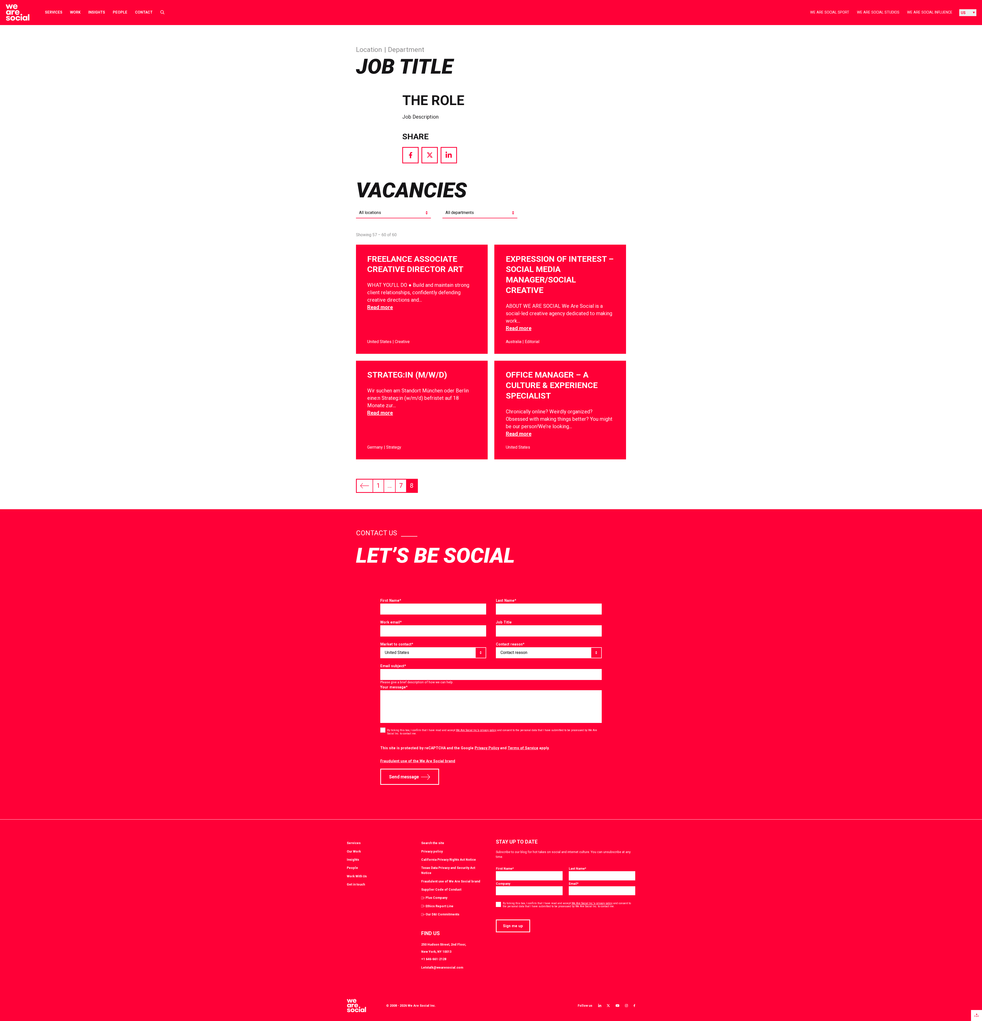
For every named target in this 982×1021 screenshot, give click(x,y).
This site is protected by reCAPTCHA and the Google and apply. (465, 748)
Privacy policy (432, 851)
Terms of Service (523, 748)
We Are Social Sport (829, 12)
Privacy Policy (487, 748)
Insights (96, 12)
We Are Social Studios (878, 12)
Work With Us (357, 876)
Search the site (432, 843)
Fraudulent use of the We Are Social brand (417, 761)
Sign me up (513, 926)
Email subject (393, 666)
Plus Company (436, 898)
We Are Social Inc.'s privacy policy (592, 903)
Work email (391, 622)
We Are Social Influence (929, 12)
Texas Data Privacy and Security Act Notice (448, 870)
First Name (390, 600)
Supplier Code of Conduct (441, 889)
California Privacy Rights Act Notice (448, 859)
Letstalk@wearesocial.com (442, 967)
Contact (144, 12)
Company (503, 884)
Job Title (504, 622)
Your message (394, 687)
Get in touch (356, 884)
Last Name (506, 600)
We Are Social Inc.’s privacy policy (476, 730)
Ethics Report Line (439, 906)
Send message (404, 776)
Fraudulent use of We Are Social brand (450, 881)
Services (53, 12)
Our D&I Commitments (442, 914)
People (120, 12)
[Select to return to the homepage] (13, 12)
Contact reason (510, 644)
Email (573, 884)
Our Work (354, 851)
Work (75, 12)
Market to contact (396, 644)
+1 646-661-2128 (433, 959)
